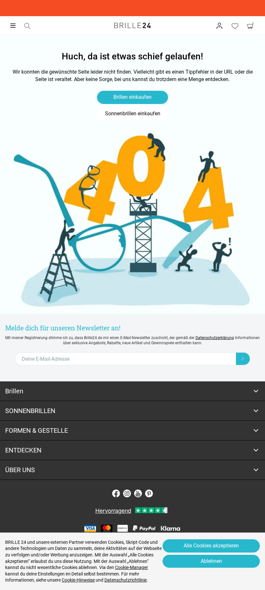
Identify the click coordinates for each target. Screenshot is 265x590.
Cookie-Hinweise (78, 580)
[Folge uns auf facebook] (116, 493)
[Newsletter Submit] (243, 358)
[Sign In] (219, 26)
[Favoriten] (235, 26)
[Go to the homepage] (132, 25)
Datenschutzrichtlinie (125, 580)
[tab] (132, 391)
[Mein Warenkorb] (250, 26)
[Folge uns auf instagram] (127, 493)
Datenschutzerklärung (215, 338)
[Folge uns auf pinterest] (149, 493)
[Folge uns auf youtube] (138, 493)
